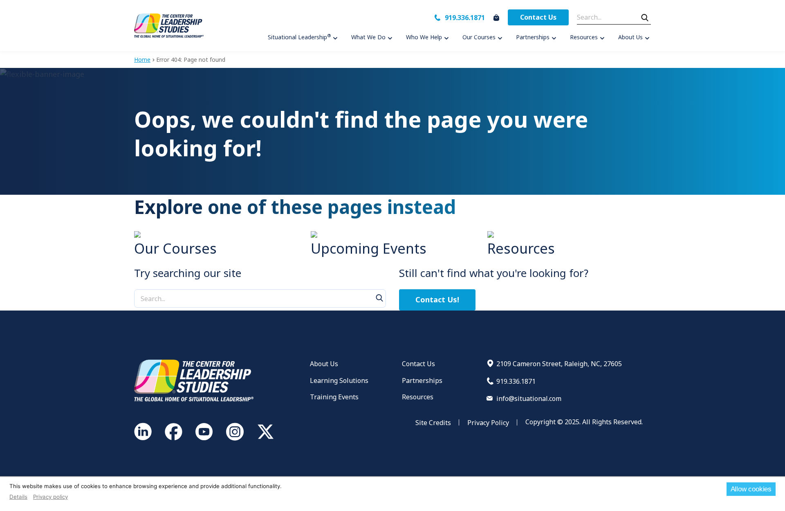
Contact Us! (437, 299)
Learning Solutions (339, 380)
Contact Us (538, 17)
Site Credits (433, 422)
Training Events (334, 396)
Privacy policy (50, 496)
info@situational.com (528, 398)
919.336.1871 (465, 17)
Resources (417, 396)
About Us (324, 363)
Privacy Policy (488, 422)
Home (142, 59)
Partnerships (422, 380)
